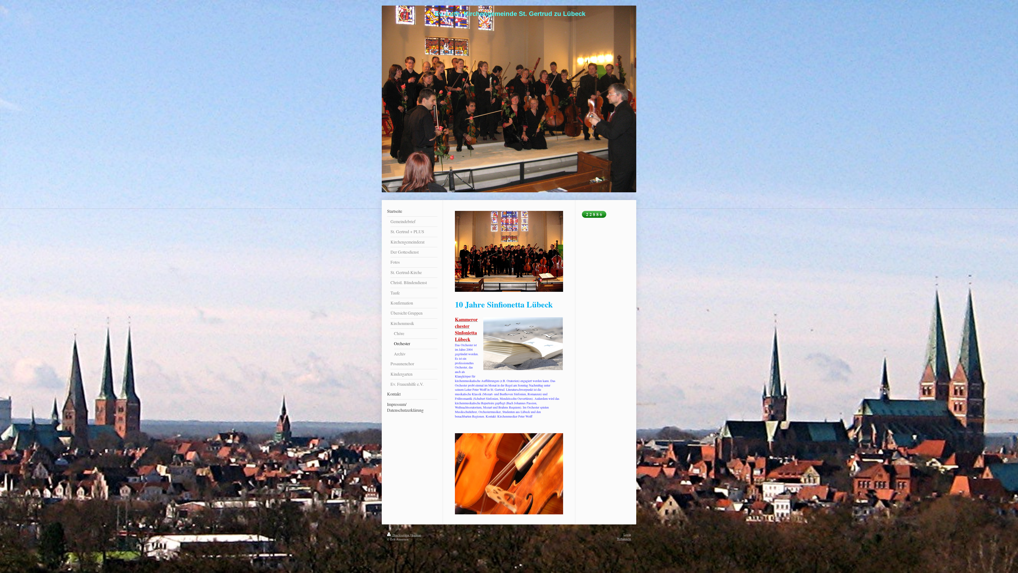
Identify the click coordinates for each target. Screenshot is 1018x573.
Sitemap (416, 535)
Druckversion (401, 535)
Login (627, 534)
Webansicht (624, 539)
